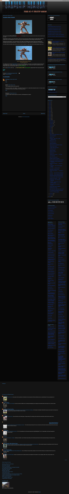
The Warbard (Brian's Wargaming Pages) (61, 351)
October (51, 123)
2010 (50, 119)
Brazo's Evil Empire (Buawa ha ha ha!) (61, 235)
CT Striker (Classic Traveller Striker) (7, 471)
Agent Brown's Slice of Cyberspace (61, 224)
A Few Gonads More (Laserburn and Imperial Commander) (10, 467)
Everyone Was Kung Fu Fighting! (55, 186)
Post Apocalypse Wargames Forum (7, 477)
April (51, 131)
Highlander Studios (51, 268)
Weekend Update (52, 150)
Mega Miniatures (50, 288)
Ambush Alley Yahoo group (6, 469)
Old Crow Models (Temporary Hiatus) (51, 296)
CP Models (49, 246)
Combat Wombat (50, 252)
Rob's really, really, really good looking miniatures (61, 323)
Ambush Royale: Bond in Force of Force (54, 26)
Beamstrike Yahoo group (5, 470)
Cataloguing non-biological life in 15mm (54, 29)
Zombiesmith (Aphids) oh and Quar (51, 320)
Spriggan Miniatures (51, 308)
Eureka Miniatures (51, 257)
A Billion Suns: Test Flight (10, 403)
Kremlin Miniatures (51, 274)
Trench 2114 (50, 318)
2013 (50, 115)
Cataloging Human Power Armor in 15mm (54, 31)
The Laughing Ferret (61, 338)
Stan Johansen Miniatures (50, 311)
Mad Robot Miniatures (51, 285)
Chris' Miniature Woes (61, 241)
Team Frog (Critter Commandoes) (51, 313)
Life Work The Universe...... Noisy (55, 178)
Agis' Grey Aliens (50, 347)
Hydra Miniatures (50, 269)
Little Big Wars (60, 291)
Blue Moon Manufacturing (50, 243)
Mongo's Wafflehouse (61, 298)
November (51, 122)
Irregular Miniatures (51, 271)
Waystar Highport (50, 218)
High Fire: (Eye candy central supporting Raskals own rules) (51, 333)
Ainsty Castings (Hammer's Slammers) (51, 225)
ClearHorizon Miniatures (50, 249)
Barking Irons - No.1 (53, 140)
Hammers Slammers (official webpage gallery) (51, 337)
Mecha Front (50, 287)
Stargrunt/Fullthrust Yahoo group (7, 478)
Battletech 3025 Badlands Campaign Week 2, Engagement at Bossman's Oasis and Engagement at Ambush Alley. (22, 444)
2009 (50, 196)
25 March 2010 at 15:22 (13, 93)
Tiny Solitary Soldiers (61, 361)
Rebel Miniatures (50, 304)
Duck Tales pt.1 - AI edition (10, 437)
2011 (50, 118)
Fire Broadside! (50, 210)
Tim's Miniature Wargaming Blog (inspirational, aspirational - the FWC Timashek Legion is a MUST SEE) (62, 358)
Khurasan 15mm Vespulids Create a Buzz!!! (57, 159)
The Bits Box (5, 396)
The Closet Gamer (61, 335)
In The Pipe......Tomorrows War (55, 167)
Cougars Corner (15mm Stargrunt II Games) (52, 343)
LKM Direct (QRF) (51, 276)
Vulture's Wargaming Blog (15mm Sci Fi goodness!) (61, 372)
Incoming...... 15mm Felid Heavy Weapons (56, 172)
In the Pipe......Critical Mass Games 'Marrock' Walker (55, 182)
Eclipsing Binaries (61, 269)
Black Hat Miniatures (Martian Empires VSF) (51, 238)
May (51, 130)
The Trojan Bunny (61, 349)
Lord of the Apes (52, 155)
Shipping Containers (53, 151)
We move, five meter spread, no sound (56, 134)
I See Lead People (51, 213)
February (51, 193)
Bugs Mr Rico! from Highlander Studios (56, 144)
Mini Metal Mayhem (61, 294)
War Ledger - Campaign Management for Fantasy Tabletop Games (12, 450)
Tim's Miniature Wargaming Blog (8, 409)
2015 (50, 112)
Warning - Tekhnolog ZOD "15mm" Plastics (59, 47)
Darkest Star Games (51, 255)
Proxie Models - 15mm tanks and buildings (51, 300)
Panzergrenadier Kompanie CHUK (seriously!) (61, 312)
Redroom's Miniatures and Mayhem (61, 320)
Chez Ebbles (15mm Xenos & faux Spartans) (62, 240)
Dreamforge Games (61, 267)
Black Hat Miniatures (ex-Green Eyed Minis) (51, 240)
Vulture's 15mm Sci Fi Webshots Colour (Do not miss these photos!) (62, 369)
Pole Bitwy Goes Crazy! (53, 187)
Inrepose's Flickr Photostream (61, 279)
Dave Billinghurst (61, 263)
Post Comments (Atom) (25, 116)
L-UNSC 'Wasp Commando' (54, 147)
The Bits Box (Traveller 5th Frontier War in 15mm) (62, 333)
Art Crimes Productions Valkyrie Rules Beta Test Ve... (56, 36)
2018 (50, 108)
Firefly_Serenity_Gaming (5, 472)
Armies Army (60, 227)
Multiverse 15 (60, 300)
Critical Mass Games (51, 254)
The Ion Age (50, 315)
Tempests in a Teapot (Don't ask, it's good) (61, 328)
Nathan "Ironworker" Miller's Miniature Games (10, 443)
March (51, 133)
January (51, 194)
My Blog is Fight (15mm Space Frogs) (52, 329)
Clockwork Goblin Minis (51, 250)
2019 (50, 107)
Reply (6, 90)
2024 (50, 104)
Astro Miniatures (50, 230)
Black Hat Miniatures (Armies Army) (51, 235)
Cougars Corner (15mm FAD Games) (52, 345)
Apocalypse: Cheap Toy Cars (54, 169)
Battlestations (50, 231)
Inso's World (5, 415)
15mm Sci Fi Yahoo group (6, 466)
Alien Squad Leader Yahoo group (7, 468)
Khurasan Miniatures (8, 74)
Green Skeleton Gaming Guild (60, 273)
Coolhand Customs (61, 259)
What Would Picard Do (62, 378)
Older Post (43, 113)
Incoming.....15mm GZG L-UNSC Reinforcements (55, 139)
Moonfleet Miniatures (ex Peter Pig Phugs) (51, 293)
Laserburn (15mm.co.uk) (50, 278)
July (50, 127)
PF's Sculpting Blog (61, 309)
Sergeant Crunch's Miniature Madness (61, 326)
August (51, 126)
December (51, 120)
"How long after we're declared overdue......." (55, 184)
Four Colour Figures (61, 270)
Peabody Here (50, 215)
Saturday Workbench (53, 143)
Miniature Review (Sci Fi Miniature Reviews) (61, 297)
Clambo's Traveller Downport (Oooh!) (61, 253)
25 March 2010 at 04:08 (13, 79)
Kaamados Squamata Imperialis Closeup (56, 175)
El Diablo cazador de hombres (54, 158)
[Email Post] (19, 73)
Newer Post (5, 113)
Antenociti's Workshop (51, 226)
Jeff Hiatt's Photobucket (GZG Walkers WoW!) (62, 282)
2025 (50, 103)
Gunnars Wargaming (51, 339)
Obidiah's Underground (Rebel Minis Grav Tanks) (62, 305)
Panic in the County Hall (53, 157)
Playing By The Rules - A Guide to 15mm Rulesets (56, 34)
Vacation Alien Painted (53, 146)
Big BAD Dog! (52, 137)
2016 (50, 111)
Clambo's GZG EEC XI (62, 250)
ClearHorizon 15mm (51, 208)
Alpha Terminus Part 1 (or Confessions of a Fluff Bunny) (57, 58)
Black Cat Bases (50, 233)
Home (24, 113)
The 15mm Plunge (61, 330)
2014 (50, 114)
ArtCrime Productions (51, 228)
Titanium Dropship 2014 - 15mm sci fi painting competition (58, 42)
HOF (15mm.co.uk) (51, 266)
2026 (50, 101)
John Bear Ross (5, 430)
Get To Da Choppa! (53, 135)
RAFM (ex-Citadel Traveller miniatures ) (51, 302)
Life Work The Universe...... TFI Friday (56, 154)
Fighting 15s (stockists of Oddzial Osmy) (51, 259)
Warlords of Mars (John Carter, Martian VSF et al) (62, 376)
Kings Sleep (60, 289)
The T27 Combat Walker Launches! (12, 431)
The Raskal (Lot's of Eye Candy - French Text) (61, 341)
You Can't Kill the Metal (10, 454)
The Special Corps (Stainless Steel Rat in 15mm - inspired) (61, 347)
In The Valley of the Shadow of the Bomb (56, 190)
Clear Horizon (60, 257)
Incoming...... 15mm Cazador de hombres (56, 174)
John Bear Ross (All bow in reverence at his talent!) (62, 285)
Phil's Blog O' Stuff (61, 316)
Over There (5, 453)
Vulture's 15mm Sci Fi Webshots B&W (61, 366)
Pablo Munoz (7, 79)
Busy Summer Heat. (10, 416)
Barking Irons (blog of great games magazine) (62, 230)
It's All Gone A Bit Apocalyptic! (54, 191)
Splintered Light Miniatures (50, 306)
